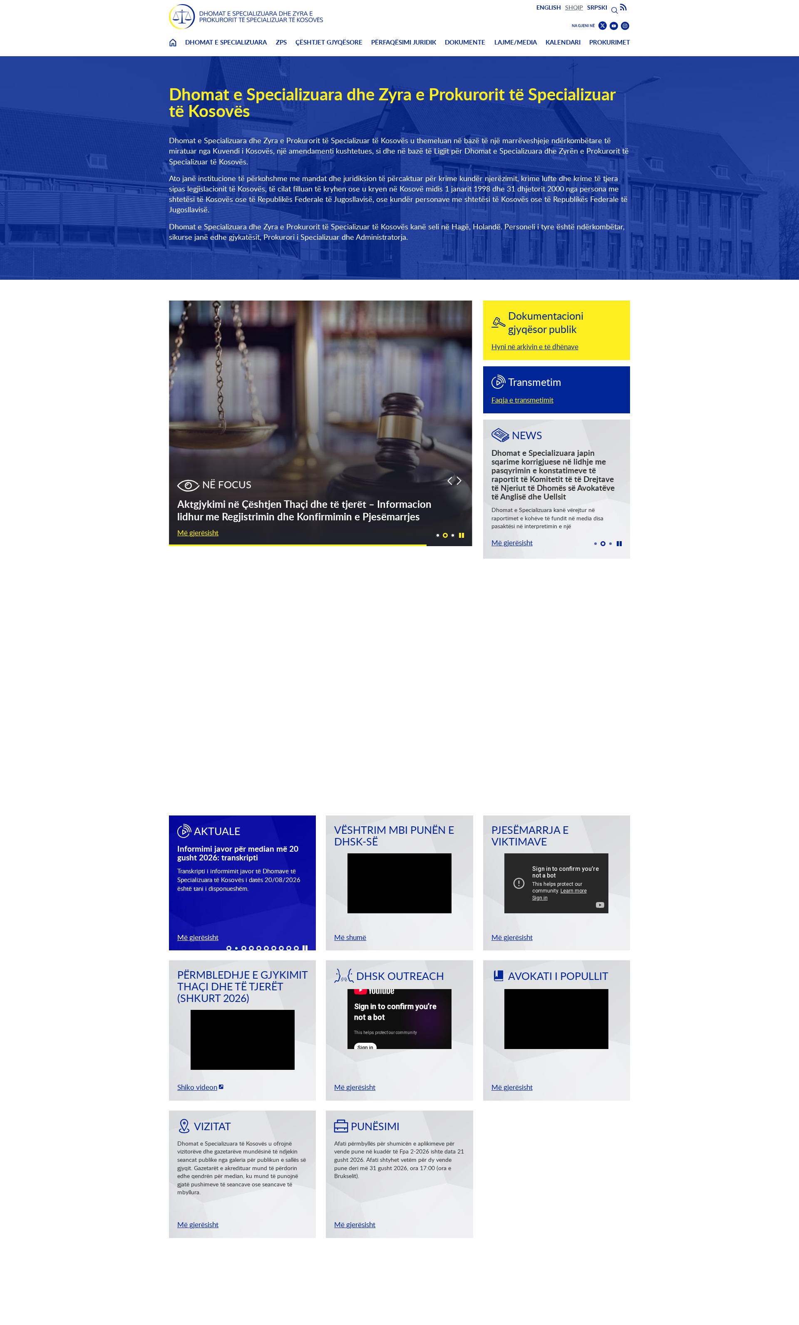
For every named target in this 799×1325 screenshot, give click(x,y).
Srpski (597, 7)
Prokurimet (609, 42)
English (548, 7)
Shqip (574, 7)
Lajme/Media (515, 42)
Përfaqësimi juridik (403, 42)
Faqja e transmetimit (522, 400)
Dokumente (465, 42)
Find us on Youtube (614, 26)
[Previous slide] (449, 480)
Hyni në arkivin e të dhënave (534, 346)
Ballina (172, 47)
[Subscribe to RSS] (623, 7)
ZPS (281, 42)
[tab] (437, 535)
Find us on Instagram (625, 26)
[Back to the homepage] (246, 16)
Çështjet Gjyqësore (328, 42)
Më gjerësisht (197, 532)
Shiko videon (197, 1087)
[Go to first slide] (459, 480)
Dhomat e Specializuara (226, 42)
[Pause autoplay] (461, 535)
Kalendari (563, 42)
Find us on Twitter (602, 25)
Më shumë (350, 937)
